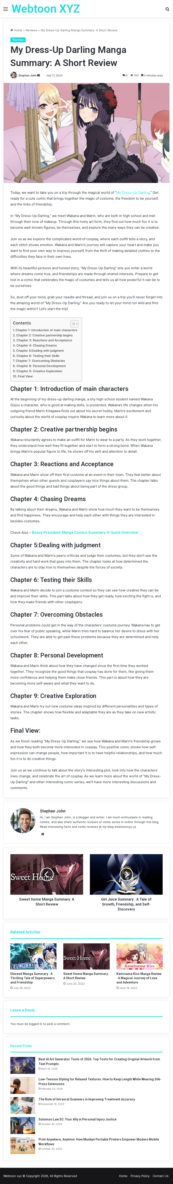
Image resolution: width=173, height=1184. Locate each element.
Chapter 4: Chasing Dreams (36, 345)
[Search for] (167, 10)
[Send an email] (38, 75)
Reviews (31, 30)
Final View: (25, 376)
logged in (35, 1024)
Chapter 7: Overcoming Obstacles (40, 361)
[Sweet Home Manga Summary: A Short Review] (86, 956)
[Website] (42, 834)
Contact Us (160, 1176)
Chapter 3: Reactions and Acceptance (44, 340)
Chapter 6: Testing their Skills (37, 356)
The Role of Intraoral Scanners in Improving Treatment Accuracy (87, 1099)
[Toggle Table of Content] (72, 324)
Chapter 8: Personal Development (41, 366)
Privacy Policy (140, 1176)
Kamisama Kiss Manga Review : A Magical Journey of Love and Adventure (139, 978)
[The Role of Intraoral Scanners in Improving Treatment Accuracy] (22, 1105)
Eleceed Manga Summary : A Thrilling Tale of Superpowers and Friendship (32, 978)
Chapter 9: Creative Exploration (39, 371)
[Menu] (5, 10)
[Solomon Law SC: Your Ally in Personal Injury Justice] (22, 1125)
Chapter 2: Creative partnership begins (44, 335)
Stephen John (27, 75)
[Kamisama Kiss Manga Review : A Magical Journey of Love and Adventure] (139, 956)
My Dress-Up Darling (133, 192)
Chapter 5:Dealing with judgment (40, 350)
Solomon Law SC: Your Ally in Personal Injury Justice (77, 1119)
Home (17, 30)
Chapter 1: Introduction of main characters (46, 330)
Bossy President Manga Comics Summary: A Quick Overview (85, 532)
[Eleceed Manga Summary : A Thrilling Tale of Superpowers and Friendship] (33, 956)
